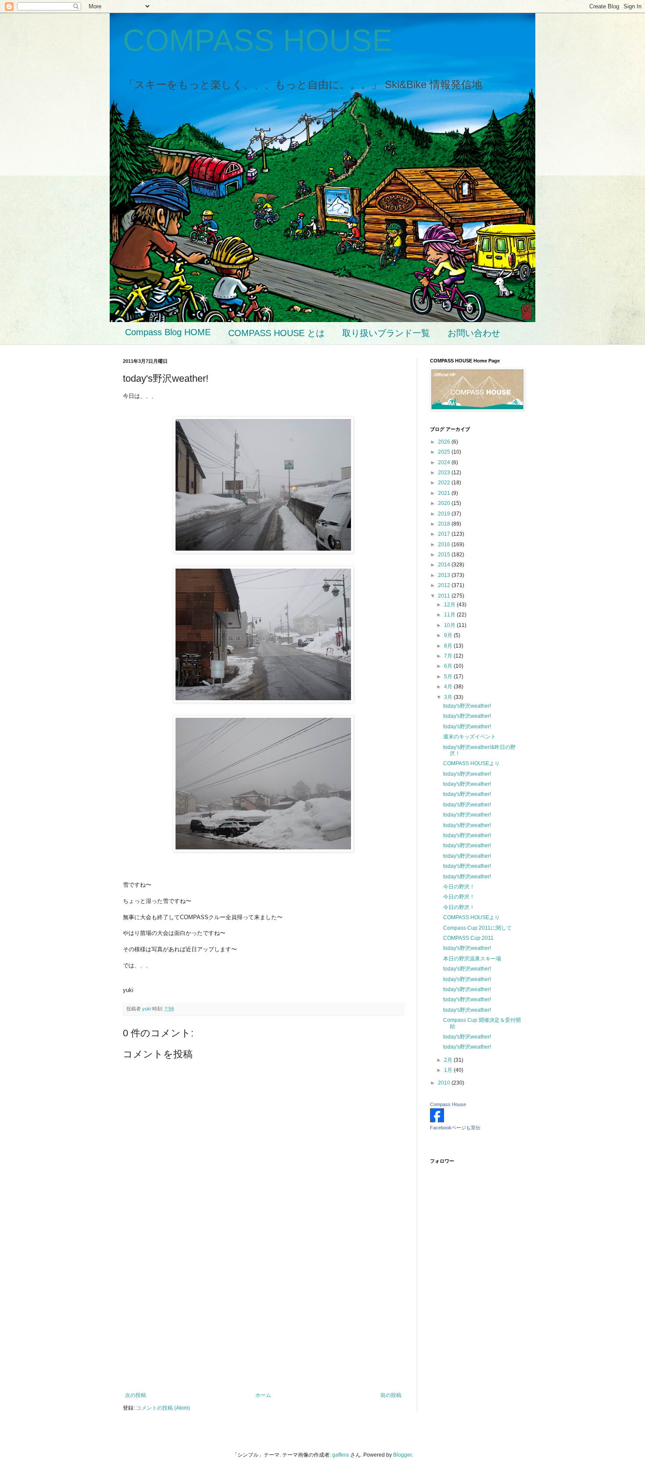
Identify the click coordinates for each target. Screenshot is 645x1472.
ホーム (263, 1395)
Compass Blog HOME (168, 332)
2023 (445, 472)
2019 (445, 514)
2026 (445, 442)
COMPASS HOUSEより (471, 763)
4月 (449, 687)
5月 (449, 676)
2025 (445, 452)
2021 (445, 493)
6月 (449, 666)
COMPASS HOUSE (258, 40)
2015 (445, 555)
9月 (449, 635)
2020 (445, 503)
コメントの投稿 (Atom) (163, 1408)
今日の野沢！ (459, 887)
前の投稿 (390, 1395)
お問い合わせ (474, 333)
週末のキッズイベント (469, 737)
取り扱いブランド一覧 (386, 333)
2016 (445, 544)
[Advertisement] (263, 1319)
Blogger (402, 1455)
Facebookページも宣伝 (455, 1127)
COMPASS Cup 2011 (468, 938)
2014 (445, 565)
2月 (449, 1060)
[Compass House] (437, 1120)
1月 (449, 1070)
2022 (445, 483)
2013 (445, 575)
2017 (445, 534)
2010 (445, 1083)
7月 (449, 656)
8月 (449, 646)
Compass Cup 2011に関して (477, 928)
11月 (450, 615)
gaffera (340, 1455)
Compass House (448, 1104)
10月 (450, 625)
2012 (445, 585)
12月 (450, 605)
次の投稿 (135, 1395)
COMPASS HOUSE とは (276, 333)
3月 (449, 697)
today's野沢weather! (467, 706)
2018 (445, 524)
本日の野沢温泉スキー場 (472, 959)
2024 (445, 462)
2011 (445, 596)
